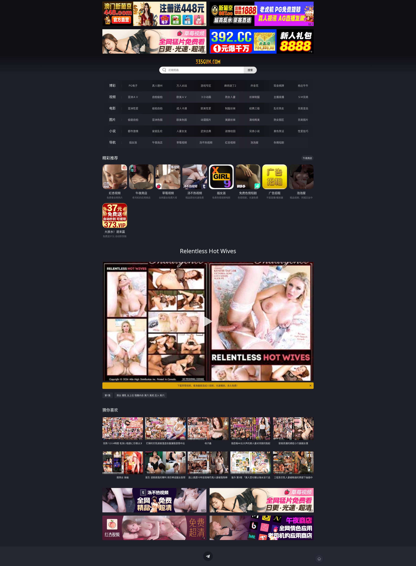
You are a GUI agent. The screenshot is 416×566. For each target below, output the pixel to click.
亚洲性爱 (133, 108)
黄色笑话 (279, 131)
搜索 (250, 70)
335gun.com (208, 62)
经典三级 (254, 108)
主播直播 (279, 97)
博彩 (112, 85)
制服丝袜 (230, 108)
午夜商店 (157, 142)
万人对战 (181, 85)
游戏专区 (206, 85)
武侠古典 (206, 131)
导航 (112, 142)
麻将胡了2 (230, 85)
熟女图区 (279, 120)
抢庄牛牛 (303, 85)
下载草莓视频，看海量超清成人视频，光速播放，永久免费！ (208, 385)
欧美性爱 (206, 108)
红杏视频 (230, 142)
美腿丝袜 (230, 120)
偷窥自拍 (133, 120)
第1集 (107, 395)
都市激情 (133, 131)
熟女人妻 (230, 97)
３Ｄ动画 (206, 97)
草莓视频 (181, 142)
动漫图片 (206, 120)
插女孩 (133, 142)
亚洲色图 (157, 120)
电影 (112, 108)
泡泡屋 (254, 142)
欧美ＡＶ (181, 97)
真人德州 (157, 85)
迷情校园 (230, 131)
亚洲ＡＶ (133, 97)
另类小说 (254, 131)
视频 (112, 97)
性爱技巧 (303, 131)
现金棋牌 (279, 85)
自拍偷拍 (157, 97)
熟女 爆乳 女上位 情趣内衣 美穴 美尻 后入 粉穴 (140, 395)
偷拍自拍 (157, 108)
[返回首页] (319, 559)
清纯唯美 (254, 120)
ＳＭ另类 (303, 97)
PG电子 (133, 85)
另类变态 (303, 108)
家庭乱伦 (157, 131)
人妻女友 (181, 131)
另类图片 (303, 120)
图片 (112, 119)
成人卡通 (181, 108)
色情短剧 (279, 142)
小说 (112, 131)
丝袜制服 (254, 97)
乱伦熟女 (279, 108)
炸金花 (254, 85)
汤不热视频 (205, 142)
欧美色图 (181, 120)
